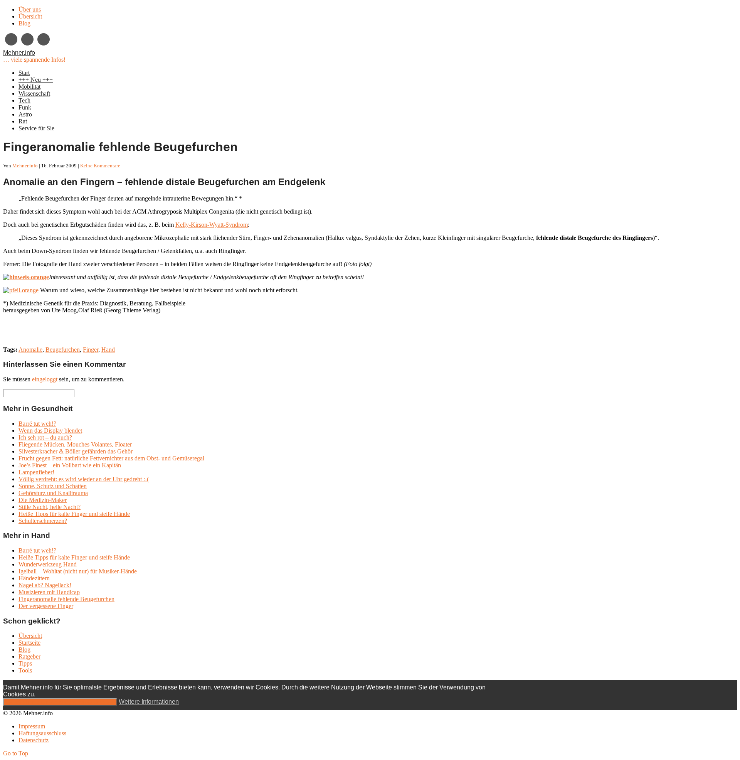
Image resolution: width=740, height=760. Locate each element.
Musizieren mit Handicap (49, 592)
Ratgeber (29, 656)
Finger (90, 349)
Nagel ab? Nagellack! (44, 585)
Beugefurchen (62, 349)
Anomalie (30, 349)
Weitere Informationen (149, 701)
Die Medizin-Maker (42, 500)
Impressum (31, 726)
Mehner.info (19, 52)
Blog (24, 23)
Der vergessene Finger (45, 606)
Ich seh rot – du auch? (45, 437)
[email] (27, 39)
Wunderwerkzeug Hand (47, 564)
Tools (25, 670)
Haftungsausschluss (42, 733)
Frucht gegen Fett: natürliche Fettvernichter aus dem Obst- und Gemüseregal (111, 458)
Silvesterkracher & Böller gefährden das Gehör (75, 451)
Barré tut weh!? (37, 423)
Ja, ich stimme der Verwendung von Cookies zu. (60, 702)
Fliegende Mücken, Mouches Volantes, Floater (75, 444)
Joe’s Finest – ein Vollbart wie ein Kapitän (69, 465)
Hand (108, 349)
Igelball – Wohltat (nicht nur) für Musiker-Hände (77, 571)
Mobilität (29, 86)
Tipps (25, 663)
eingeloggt (44, 379)
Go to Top (15, 753)
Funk (24, 107)
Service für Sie (36, 128)
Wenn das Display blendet (50, 430)
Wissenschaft (34, 93)
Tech (24, 100)
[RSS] (43, 39)
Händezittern (34, 578)
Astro (25, 114)
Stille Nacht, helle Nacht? (49, 507)
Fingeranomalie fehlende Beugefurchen (66, 599)
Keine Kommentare (100, 166)
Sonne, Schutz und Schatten (52, 486)
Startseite (29, 642)
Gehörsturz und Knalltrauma (53, 493)
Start (24, 72)
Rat (22, 121)
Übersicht (30, 16)
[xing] (11, 39)
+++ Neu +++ (35, 79)
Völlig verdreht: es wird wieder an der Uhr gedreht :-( (83, 479)
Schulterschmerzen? (42, 520)
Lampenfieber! (36, 472)
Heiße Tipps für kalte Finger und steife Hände (74, 514)
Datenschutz (33, 740)
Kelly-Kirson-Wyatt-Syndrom (211, 224)
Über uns (29, 9)
